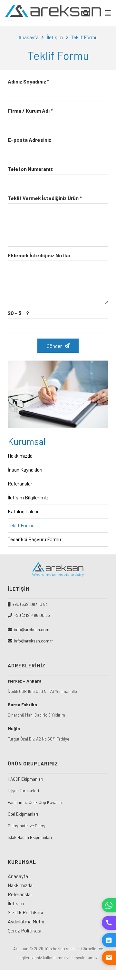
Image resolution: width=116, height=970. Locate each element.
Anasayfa (28, 37)
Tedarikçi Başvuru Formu (34, 539)
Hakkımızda (20, 455)
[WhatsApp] (109, 905)
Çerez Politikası (24, 930)
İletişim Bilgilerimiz (28, 497)
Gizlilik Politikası (25, 912)
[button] (108, 13)
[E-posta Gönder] (109, 958)
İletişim (55, 37)
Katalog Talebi (23, 511)
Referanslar (20, 483)
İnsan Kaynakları (25, 469)
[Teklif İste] (109, 940)
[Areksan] (53, 13)
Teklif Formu (21, 525)
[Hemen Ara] (109, 923)
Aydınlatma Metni (26, 921)
